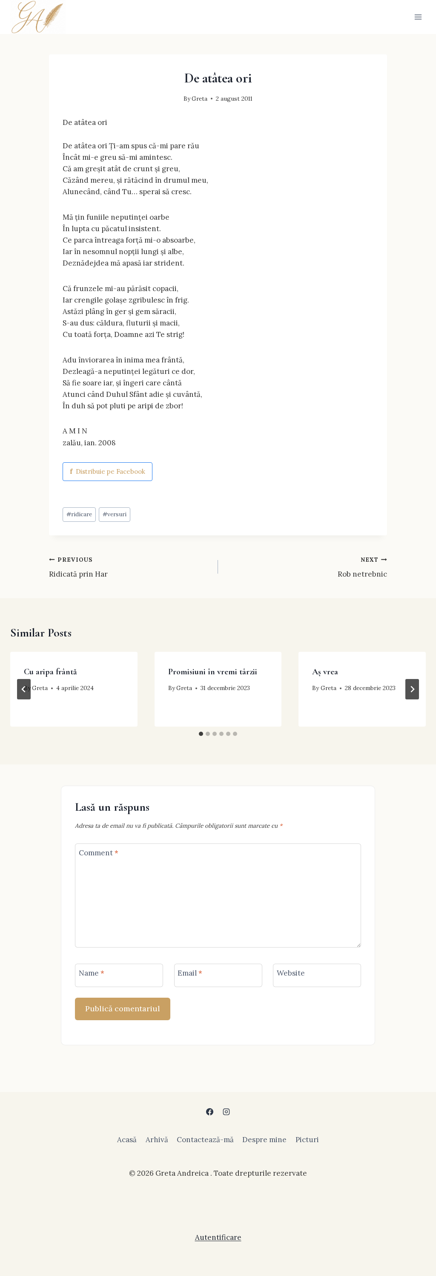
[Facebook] (209, 1112)
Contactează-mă (205, 1139)
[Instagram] (226, 1112)
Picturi (307, 1139)
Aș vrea (325, 672)
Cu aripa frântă (50, 672)
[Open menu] (418, 16)
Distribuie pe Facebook (107, 471)
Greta (199, 98)
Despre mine (264, 1139)
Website (291, 973)
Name (91, 973)
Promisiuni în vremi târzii (212, 672)
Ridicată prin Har (78, 567)
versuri (114, 514)
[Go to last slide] (24, 689)
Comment (98, 852)
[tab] (201, 734)
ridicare (79, 514)
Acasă (127, 1139)
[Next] (412, 689)
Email (190, 973)
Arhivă (157, 1139)
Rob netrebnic (362, 567)
